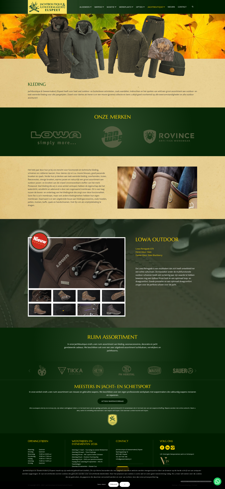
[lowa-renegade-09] (113, 309)
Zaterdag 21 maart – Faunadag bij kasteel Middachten (90, 450)
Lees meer (102, 484)
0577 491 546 (123, 457)
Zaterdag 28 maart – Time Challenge (84, 452)
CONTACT (122, 441)
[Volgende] (195, 370)
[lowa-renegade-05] (113, 296)
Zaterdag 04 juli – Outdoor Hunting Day (85, 457)
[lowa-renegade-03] (89, 296)
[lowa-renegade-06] (40, 309)
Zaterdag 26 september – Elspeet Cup (84, 466)
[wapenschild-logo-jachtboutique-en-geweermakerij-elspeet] (112, 420)
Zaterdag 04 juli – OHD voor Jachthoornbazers (87, 459)
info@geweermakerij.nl (123, 459)
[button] (217, 481)
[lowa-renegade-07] (64, 309)
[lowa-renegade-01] (76, 263)
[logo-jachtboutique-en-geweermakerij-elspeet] (47, 7)
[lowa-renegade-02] (64, 296)
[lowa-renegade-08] (89, 309)
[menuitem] (85, 7)
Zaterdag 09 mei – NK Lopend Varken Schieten (87, 454)
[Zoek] (192, 7)
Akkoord (113, 484)
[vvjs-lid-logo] (165, 461)
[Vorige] (29, 370)
